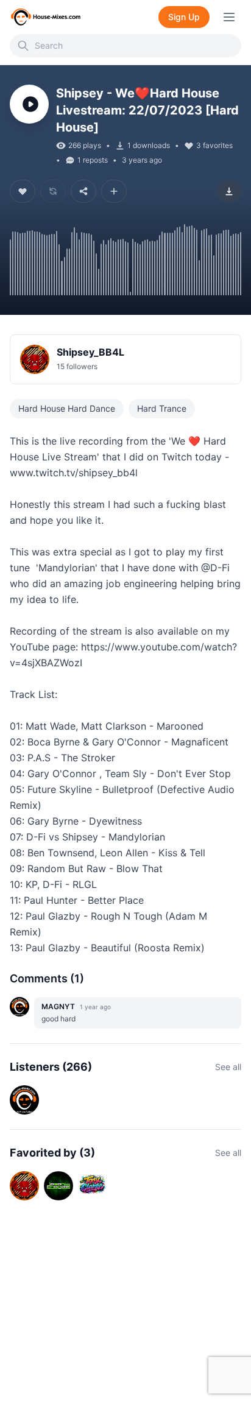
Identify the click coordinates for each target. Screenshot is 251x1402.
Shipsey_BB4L (90, 352)
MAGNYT (58, 1006)
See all (228, 1067)
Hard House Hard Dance (66, 408)
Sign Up (184, 17)
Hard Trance (161, 408)
